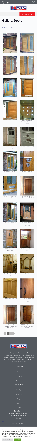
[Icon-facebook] (30, 2)
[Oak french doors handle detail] (27, 161)
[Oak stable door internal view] (27, 238)
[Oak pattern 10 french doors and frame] (10, 212)
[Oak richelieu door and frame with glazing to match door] (27, 212)
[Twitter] (33, 2)
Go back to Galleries (8, 28)
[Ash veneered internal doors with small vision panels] (27, 110)
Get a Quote (26, 14)
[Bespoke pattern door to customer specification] (10, 263)
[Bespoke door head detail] (27, 263)
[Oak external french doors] (10, 161)
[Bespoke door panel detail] (27, 136)
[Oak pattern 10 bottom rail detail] (10, 186)
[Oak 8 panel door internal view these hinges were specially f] (27, 314)
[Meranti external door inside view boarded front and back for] (27, 186)
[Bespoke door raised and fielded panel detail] (10, 288)
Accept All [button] (17, 440)
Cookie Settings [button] (7, 440)
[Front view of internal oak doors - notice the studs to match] (27, 288)
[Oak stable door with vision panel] (10, 238)
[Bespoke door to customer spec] (10, 136)
